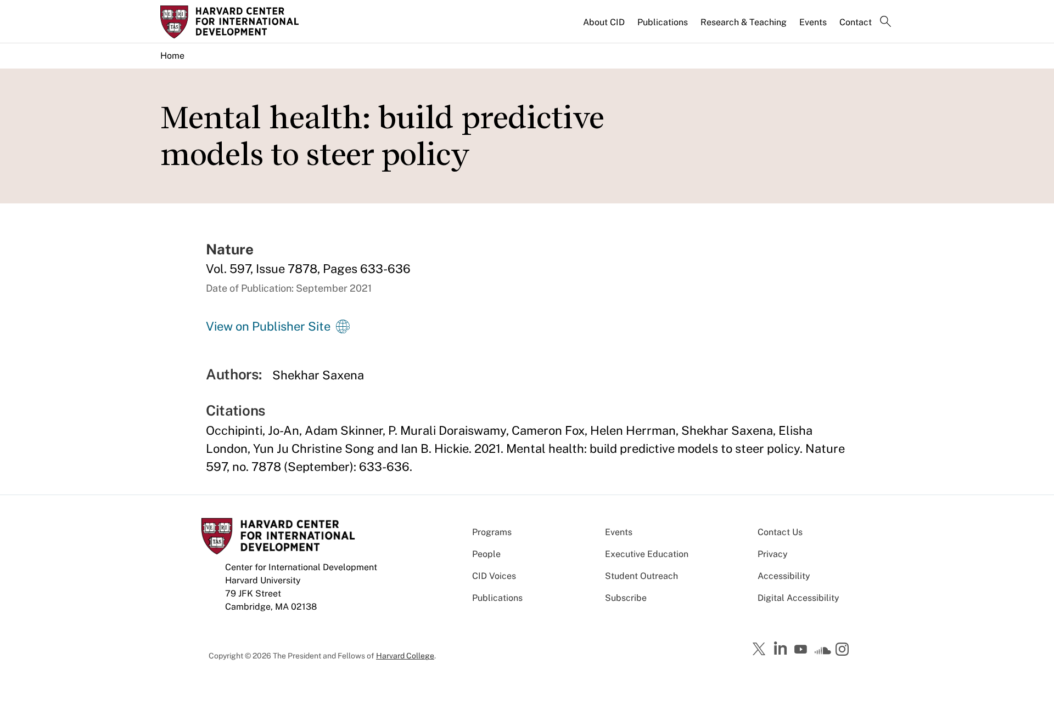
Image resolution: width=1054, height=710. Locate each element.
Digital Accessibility (798, 598)
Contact (855, 22)
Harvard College (405, 655)
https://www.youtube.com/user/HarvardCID (802, 649)
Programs (492, 532)
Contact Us (780, 532)
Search (885, 22)
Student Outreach (641, 576)
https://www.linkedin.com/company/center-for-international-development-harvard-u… (781, 648)
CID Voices (494, 576)
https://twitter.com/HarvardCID (761, 650)
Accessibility (784, 576)
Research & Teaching (743, 22)
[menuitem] (605, 26)
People (486, 554)
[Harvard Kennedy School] (246, 21)
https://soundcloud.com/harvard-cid (823, 653)
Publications (662, 22)
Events (813, 22)
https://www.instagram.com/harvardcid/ (844, 650)
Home (172, 55)
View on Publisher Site (268, 326)
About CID (604, 22)
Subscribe (626, 598)
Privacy (773, 554)
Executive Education (646, 554)
